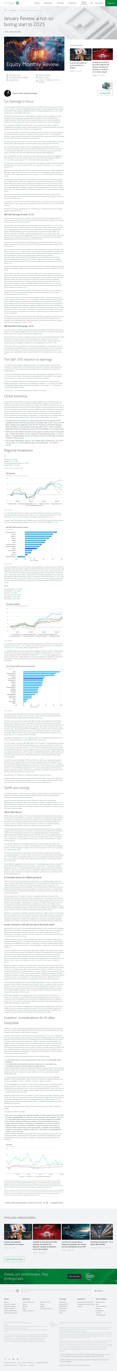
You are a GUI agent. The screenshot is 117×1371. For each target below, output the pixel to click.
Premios (98, 1308)
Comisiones (31, 1365)
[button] (105, 93)
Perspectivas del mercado (85, 1302)
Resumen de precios (46, 1308)
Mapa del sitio (22, 1365)
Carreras (98, 1313)
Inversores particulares (10, 1313)
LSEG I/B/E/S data (28, 743)
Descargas (62, 1311)
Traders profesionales (10, 1311)
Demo (61, 1313)
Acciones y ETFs (45, 1302)
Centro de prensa (101, 1306)
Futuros (42, 1304)
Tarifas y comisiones (28, 1311)
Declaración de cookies (10, 1362)
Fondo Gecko (63, 1308)
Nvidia (39, 1035)
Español (99, 1291)
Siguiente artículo (57, 1203)
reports (14, 800)
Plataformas (62, 1302)
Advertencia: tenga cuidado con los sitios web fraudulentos (75, 1365)
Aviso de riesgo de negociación (26, 1362)
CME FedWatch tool (23, 421)
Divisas (24, 1304)
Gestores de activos (10, 1306)
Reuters (6, 889)
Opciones (25, 1306)
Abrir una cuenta (74, 1276)
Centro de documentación (10, 1365)
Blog (97, 1304)
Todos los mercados (28, 1302)
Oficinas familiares (9, 1308)
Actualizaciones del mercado (86, 1304)
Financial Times (11, 853)
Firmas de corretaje (9, 1304)
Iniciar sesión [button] (99, 3)
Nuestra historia (100, 1302)
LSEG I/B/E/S (18, 125)
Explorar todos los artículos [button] (14, 1259)
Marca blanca (63, 1306)
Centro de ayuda (101, 1315)
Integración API (63, 1304)
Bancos (6, 1302)
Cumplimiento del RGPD (42, 1362)
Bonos (24, 1308)
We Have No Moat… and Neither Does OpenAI (40, 1101)
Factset (25, 330)
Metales (42, 1306)
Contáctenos (99, 1311)
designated (43, 986)
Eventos (80, 1306)
